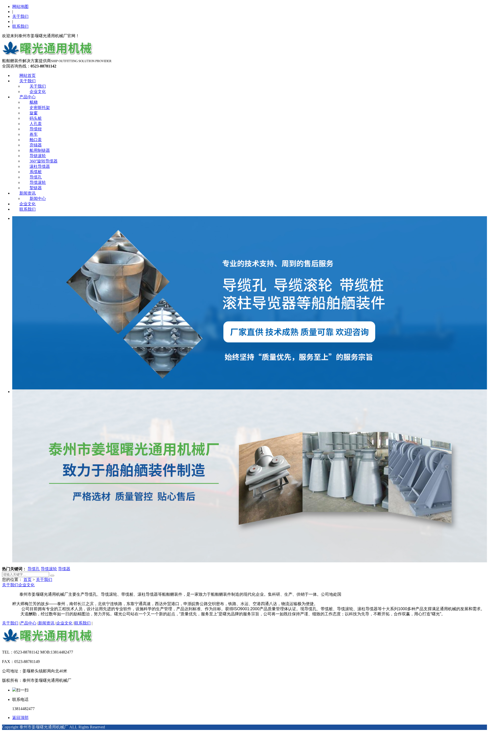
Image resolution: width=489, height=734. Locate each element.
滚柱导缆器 (40, 166)
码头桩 (36, 118)
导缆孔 (36, 177)
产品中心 (27, 97)
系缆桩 (36, 172)
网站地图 (20, 6)
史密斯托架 (40, 107)
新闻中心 (38, 198)
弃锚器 (36, 145)
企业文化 (38, 91)
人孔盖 (36, 123)
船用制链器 (40, 150)
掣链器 (36, 188)
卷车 (34, 134)
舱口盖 (36, 140)
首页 (27, 579)
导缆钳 (36, 129)
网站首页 (27, 75)
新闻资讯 (27, 193)
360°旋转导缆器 (44, 161)
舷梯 (34, 102)
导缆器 (64, 569)
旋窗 (34, 113)
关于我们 (20, 16)
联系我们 (20, 26)
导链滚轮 (38, 156)
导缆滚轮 (38, 182)
